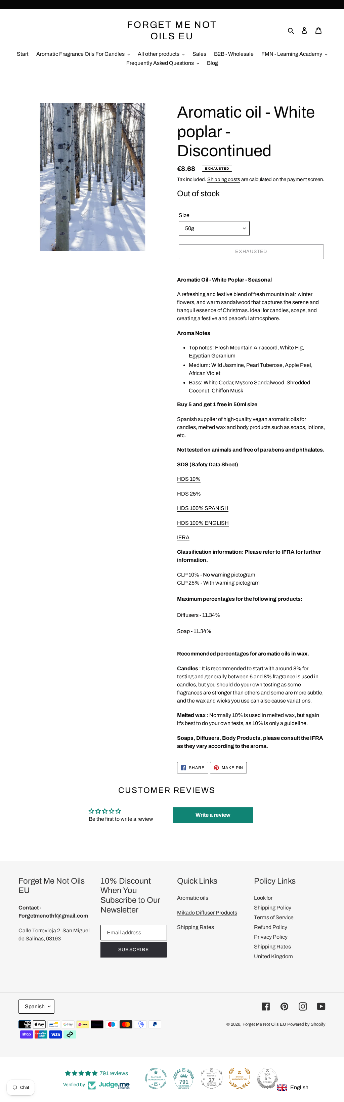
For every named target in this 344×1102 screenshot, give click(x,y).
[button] (213, 815)
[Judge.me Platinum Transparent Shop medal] (156, 1078)
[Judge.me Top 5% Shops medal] (267, 1078)
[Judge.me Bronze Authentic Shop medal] (239, 1078)
